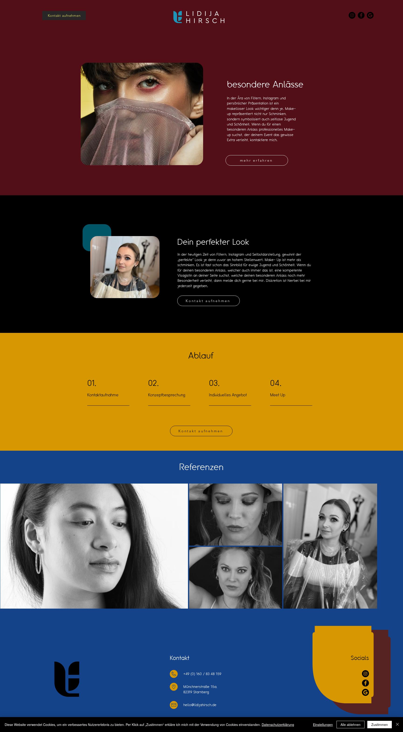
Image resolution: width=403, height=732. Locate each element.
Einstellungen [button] (323, 724)
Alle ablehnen (350, 724)
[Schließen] (397, 724)
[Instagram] (352, 15)
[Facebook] (361, 15)
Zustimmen (379, 724)
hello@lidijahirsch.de (199, 704)
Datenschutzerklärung (278, 724)
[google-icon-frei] (370, 15)
